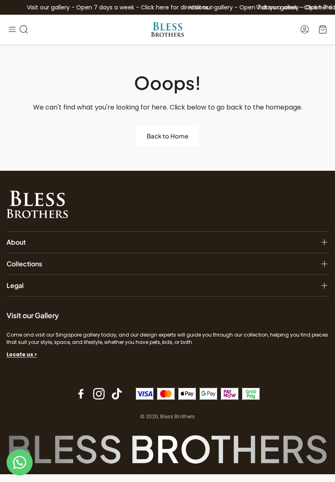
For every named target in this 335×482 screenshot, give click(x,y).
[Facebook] (81, 393)
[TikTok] (117, 393)
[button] (12, 29)
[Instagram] (99, 393)
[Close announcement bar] (327, 6)
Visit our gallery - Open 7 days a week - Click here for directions (115, 7)
